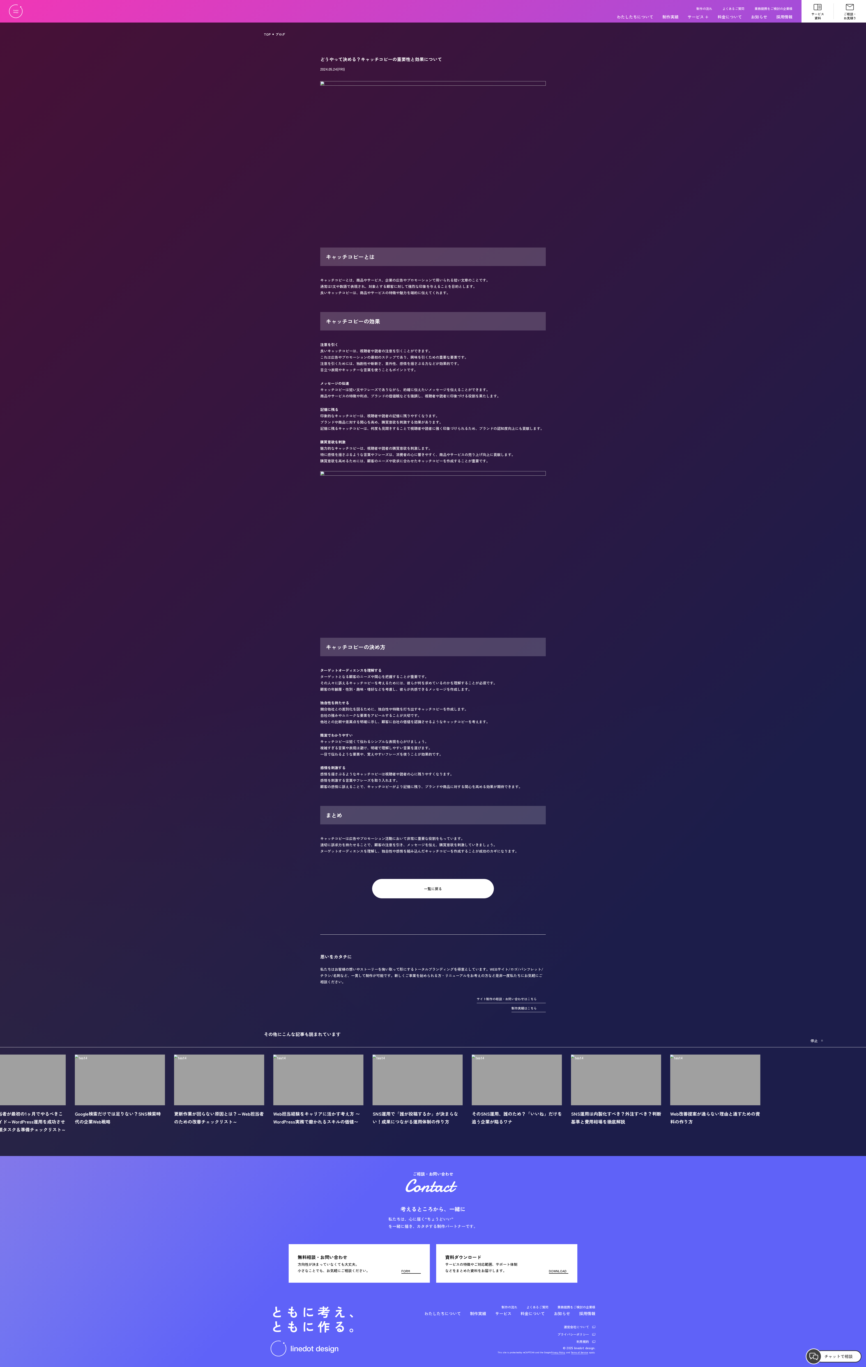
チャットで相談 (838, 1356)
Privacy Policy (558, 1352)
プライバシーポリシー (573, 1334)
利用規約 (582, 1341)
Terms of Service (579, 1352)
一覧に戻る (433, 888)
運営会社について (576, 1327)
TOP (267, 34)
